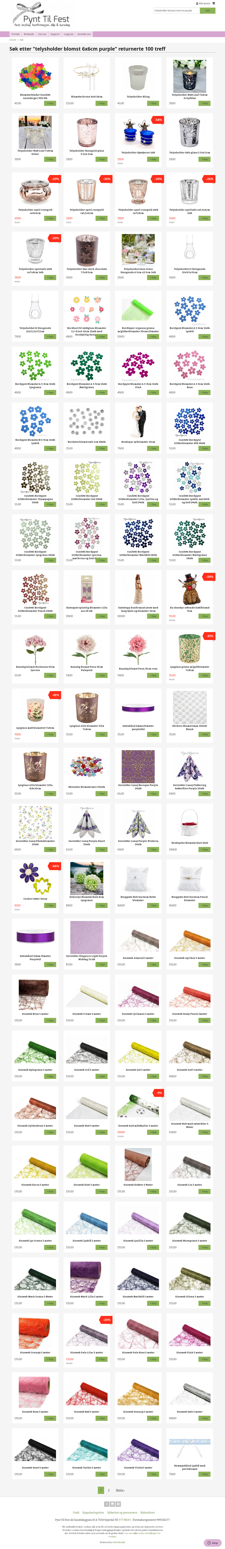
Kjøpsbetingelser (93, 1512)
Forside (16, 34)
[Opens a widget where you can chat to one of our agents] (213, 1543)
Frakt (76, 1512)
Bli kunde (29, 34)
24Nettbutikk (118, 1542)
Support (55, 34)
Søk (208, 10)
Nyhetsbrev (148, 1512)
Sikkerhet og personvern (122, 1512)
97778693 (125, 1519)
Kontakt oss (84, 34)
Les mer (129, 1533)
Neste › (120, 1490)
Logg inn (68, 34)
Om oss (42, 34)
